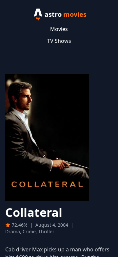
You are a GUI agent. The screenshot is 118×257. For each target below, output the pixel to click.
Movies (59, 29)
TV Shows (59, 40)
